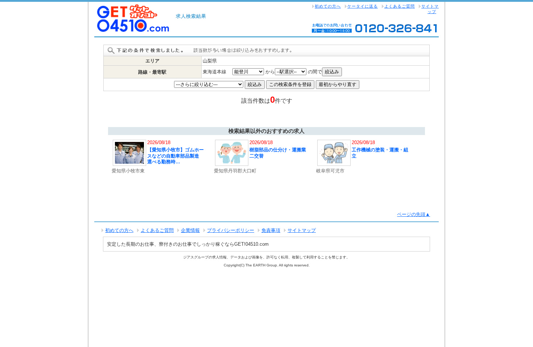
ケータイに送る (362, 6)
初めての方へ (328, 6)
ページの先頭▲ (413, 214)
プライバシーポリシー (230, 230)
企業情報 (190, 230)
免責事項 (270, 230)
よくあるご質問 (399, 6)
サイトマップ (430, 9)
